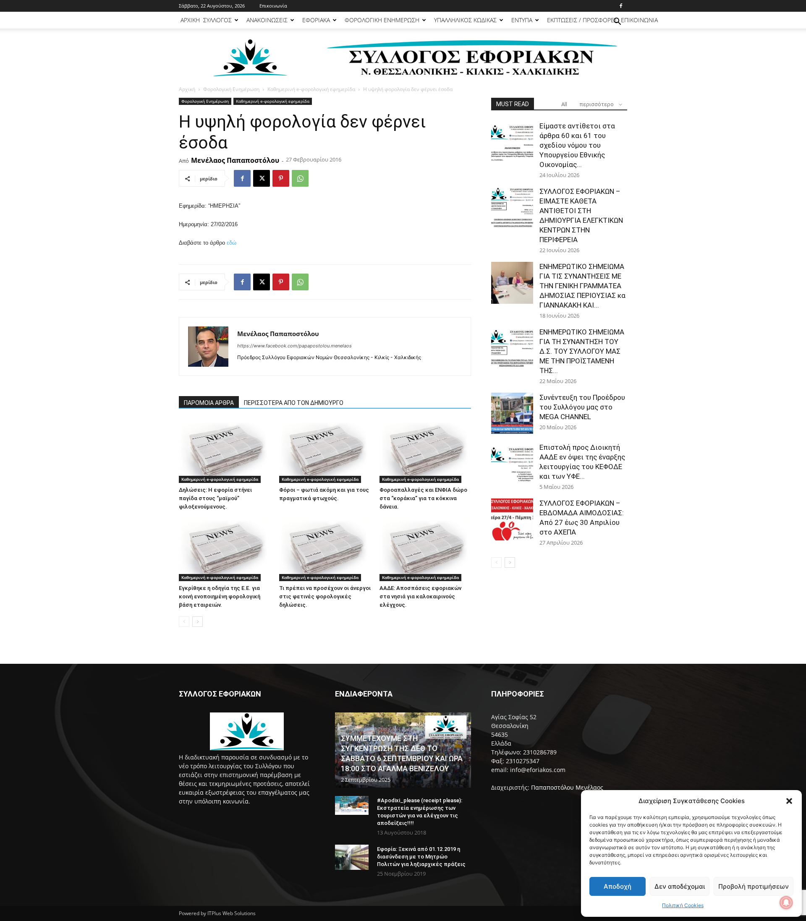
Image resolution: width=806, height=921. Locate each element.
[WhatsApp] (300, 178)
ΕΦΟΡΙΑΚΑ (316, 20)
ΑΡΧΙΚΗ (190, 20)
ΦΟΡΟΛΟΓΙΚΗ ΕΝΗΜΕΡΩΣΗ (382, 20)
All (564, 104)
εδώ (231, 243)
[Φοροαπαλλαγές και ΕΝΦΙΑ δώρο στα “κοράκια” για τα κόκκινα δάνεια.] (425, 451)
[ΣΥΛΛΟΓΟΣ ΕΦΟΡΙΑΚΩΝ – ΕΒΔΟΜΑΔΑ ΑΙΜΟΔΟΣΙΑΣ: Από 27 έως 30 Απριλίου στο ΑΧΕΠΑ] (512, 519)
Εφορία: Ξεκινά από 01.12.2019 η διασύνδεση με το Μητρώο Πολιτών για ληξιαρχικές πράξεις (421, 856)
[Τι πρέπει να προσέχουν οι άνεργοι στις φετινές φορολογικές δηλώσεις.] (325, 549)
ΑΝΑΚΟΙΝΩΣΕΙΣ (267, 20)
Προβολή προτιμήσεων (753, 886)
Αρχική (187, 89)
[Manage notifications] (786, 902)
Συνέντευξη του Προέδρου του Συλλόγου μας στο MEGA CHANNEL (582, 407)
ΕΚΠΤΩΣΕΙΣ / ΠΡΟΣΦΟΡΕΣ (582, 20)
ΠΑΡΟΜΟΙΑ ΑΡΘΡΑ (209, 402)
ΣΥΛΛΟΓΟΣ (217, 20)
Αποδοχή (617, 886)
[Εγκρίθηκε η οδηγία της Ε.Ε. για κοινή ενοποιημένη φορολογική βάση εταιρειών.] (224, 549)
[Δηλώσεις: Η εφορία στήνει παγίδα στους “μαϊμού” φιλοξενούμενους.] (224, 451)
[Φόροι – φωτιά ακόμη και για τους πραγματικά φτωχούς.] (325, 451)
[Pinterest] (280, 178)
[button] (789, 801)
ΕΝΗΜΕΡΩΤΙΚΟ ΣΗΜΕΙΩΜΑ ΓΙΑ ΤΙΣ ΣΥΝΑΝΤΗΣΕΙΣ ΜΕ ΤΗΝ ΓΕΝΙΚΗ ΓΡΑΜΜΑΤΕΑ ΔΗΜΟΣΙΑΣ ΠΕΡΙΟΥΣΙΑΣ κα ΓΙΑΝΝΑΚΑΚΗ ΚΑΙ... (582, 285)
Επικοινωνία (273, 6)
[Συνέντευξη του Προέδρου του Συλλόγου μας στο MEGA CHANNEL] (512, 414)
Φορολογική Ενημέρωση (231, 89)
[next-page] (197, 621)
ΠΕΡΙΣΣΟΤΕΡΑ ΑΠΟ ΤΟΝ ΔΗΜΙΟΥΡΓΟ (293, 402)
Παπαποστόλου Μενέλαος (567, 787)
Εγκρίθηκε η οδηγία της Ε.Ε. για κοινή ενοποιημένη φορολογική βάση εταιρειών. (219, 596)
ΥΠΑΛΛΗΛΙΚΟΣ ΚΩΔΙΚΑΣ (465, 20)
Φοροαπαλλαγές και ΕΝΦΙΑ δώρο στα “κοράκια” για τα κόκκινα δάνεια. (423, 498)
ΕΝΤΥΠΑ (521, 20)
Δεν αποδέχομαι (679, 886)
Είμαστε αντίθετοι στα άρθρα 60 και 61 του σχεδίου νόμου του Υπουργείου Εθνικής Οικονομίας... (577, 145)
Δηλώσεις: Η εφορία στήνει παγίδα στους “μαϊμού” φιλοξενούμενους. (215, 498)
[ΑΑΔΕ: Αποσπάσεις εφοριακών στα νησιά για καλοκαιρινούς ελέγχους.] (425, 549)
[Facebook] (621, 6)
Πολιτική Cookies (683, 905)
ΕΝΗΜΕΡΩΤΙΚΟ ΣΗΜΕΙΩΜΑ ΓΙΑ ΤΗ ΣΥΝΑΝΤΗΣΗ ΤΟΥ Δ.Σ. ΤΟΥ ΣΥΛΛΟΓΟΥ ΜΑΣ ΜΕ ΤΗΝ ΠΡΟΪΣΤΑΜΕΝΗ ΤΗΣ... (581, 351)
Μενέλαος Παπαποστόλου (235, 160)
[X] (261, 178)
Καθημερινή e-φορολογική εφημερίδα (311, 89)
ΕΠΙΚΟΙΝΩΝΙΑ (639, 20)
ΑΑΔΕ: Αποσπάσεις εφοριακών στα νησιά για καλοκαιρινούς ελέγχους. (420, 596)
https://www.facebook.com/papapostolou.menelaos (294, 346)
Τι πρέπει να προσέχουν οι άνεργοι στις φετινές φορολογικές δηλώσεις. (325, 596)
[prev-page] (184, 621)
